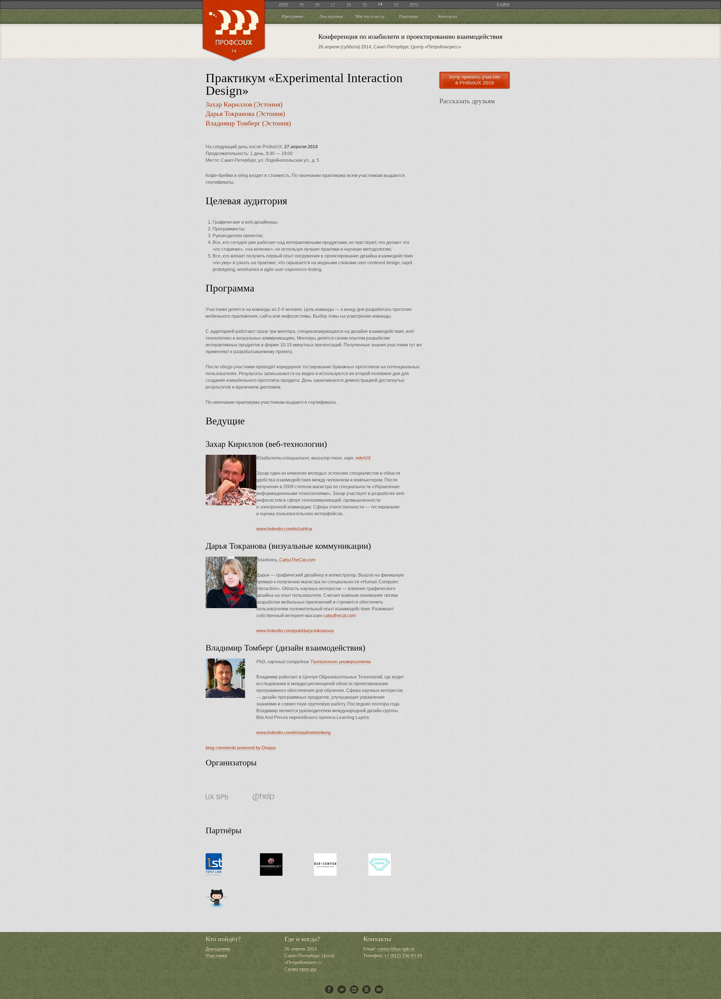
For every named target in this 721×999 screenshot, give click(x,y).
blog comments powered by (241, 747)
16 (348, 4)
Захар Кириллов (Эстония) (244, 104)
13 (396, 4)
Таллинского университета (340, 661)
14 (380, 4)
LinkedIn (354, 989)
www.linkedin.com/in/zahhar (284, 529)
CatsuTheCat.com (297, 559)
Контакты (447, 16)
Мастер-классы (369, 16)
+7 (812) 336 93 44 (403, 955)
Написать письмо (379, 989)
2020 (283, 4)
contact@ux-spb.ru (396, 948)
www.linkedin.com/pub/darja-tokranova (295, 630)
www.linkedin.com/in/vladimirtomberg (293, 732)
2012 (414, 4)
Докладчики (331, 16)
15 (364, 4)
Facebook (329, 989)
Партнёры (409, 16)
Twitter (341, 989)
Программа (292, 16)
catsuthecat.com (339, 615)
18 (317, 4)
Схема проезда (300, 969)
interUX (363, 458)
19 (301, 4)
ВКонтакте (366, 989)
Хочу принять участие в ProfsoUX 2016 (474, 80)
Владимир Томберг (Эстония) (248, 123)
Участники (216, 955)
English (503, 4)
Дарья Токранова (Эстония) (245, 113)
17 (333, 4)
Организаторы (231, 762)
